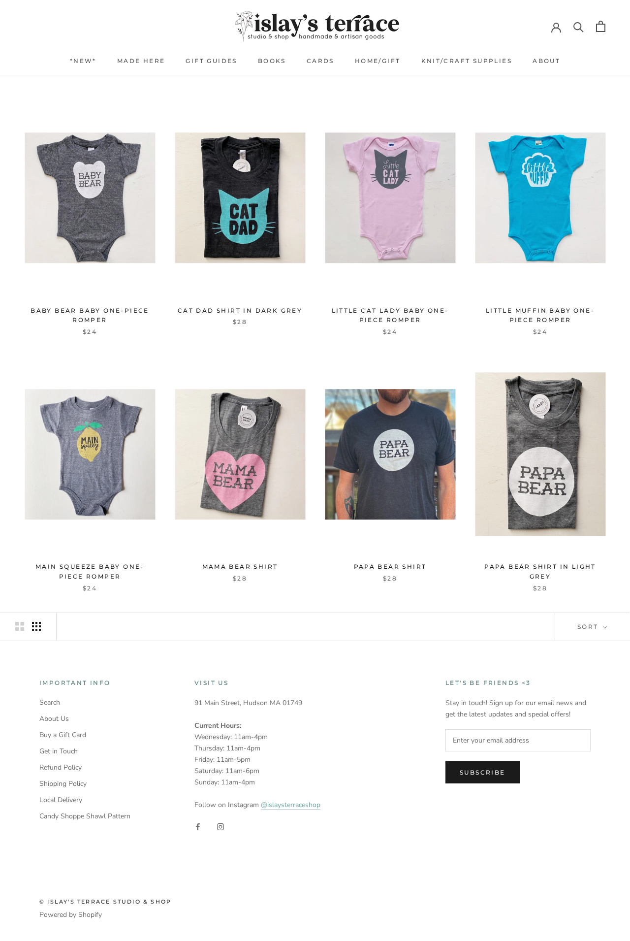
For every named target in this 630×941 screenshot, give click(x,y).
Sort (589, 626)
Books (272, 61)
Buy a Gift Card (62, 735)
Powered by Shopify (70, 914)
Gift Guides (211, 61)
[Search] (578, 26)
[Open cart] (600, 26)
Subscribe (482, 772)
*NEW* (83, 61)
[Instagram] (220, 826)
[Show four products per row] (36, 626)
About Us (54, 718)
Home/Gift (378, 61)
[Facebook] (197, 826)
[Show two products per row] (19, 626)
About (546, 61)
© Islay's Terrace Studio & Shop (105, 901)
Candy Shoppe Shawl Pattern (84, 816)
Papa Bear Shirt (390, 566)
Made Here (141, 61)
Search (49, 702)
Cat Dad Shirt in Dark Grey (240, 310)
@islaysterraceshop (290, 805)
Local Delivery (60, 800)
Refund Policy (60, 767)
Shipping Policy (63, 783)
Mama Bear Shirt (240, 566)
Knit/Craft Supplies (466, 61)
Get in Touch (58, 751)
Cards (320, 61)
